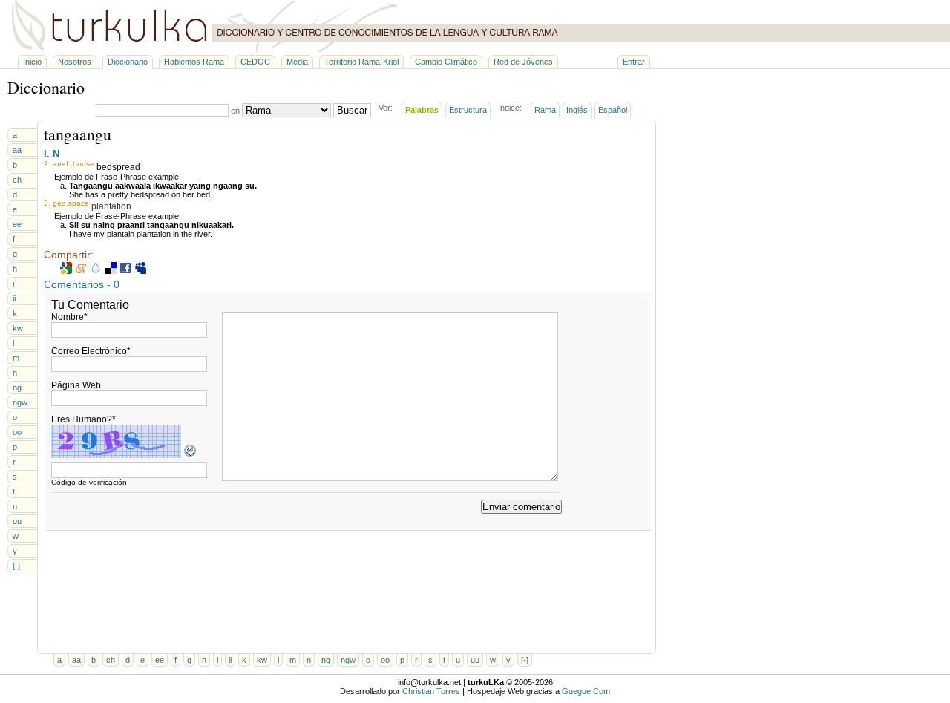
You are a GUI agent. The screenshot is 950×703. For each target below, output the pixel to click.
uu (17, 521)
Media (297, 61)
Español (612, 109)
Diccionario (128, 61)
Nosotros (74, 61)
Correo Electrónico (91, 351)
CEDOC (255, 61)
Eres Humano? (83, 419)
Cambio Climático (446, 61)
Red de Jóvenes (523, 61)
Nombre (69, 317)
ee (17, 224)
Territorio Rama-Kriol (361, 61)
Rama (545, 109)
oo (17, 432)
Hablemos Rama (194, 61)
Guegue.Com (586, 691)
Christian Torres (431, 691)
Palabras (422, 109)
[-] (16, 565)
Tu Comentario (90, 304)
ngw (20, 402)
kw (18, 328)
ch (17, 179)
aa (17, 149)
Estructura (468, 109)
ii (14, 298)
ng (17, 387)
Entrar (634, 61)
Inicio (32, 61)
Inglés (577, 109)
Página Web (76, 385)
